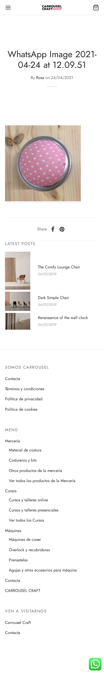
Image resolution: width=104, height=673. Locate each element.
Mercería (12, 441)
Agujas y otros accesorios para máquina (43, 570)
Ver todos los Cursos (26, 520)
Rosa (40, 77)
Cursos (10, 491)
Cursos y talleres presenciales (33, 510)
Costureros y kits (22, 460)
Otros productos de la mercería (35, 470)
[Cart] (96, 8)
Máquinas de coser (25, 539)
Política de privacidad (23, 399)
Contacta (12, 379)
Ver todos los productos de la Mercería (42, 481)
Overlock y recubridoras (29, 550)
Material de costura (25, 450)
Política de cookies (21, 409)
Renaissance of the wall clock (63, 317)
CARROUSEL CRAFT (22, 590)
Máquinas (13, 530)
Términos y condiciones (24, 389)
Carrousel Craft (18, 622)
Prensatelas (18, 560)
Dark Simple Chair (53, 297)
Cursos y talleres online (28, 500)
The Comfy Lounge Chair (59, 267)
